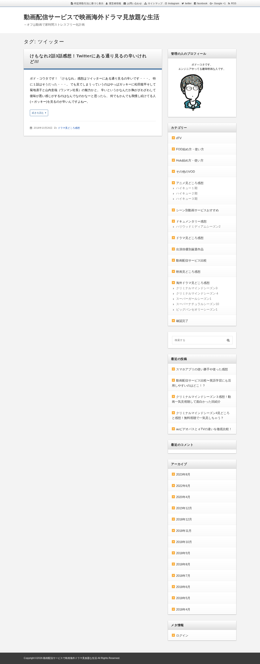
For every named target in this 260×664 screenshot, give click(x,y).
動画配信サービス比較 (191, 260)
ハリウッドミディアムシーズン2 (198, 226)
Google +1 (220, 3)
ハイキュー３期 (186, 198)
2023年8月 (183, 474)
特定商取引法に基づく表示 (88, 3)
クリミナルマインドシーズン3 (196, 288)
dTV (179, 138)
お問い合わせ (134, 3)
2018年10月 (184, 542)
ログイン (182, 635)
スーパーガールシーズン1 (193, 298)
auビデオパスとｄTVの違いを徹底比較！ (204, 429)
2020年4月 (183, 497)
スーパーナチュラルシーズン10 (197, 304)
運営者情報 (115, 3)
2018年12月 (184, 519)
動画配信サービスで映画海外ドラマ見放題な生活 (91, 17)
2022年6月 (183, 485)
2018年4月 (183, 609)
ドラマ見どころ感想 (69, 127)
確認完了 (182, 321)
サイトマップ (155, 3)
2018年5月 (183, 598)
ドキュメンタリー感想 (191, 221)
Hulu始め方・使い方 (190, 160)
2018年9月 (183, 553)
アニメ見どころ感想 (190, 183)
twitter (188, 3)
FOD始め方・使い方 (190, 149)
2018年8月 (183, 564)
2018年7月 (183, 575)
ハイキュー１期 (186, 188)
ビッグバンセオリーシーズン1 (196, 309)
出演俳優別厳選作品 (190, 249)
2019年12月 (184, 508)
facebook (202, 3)
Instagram (173, 3)
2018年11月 (184, 530)
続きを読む (38, 112)
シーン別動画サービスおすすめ (197, 210)
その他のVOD (185, 171)
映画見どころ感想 (188, 271)
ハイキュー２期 (186, 193)
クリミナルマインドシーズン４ (197, 293)
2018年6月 (183, 587)
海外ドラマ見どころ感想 (193, 283)
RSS (233, 3)
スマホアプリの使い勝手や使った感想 (202, 369)
